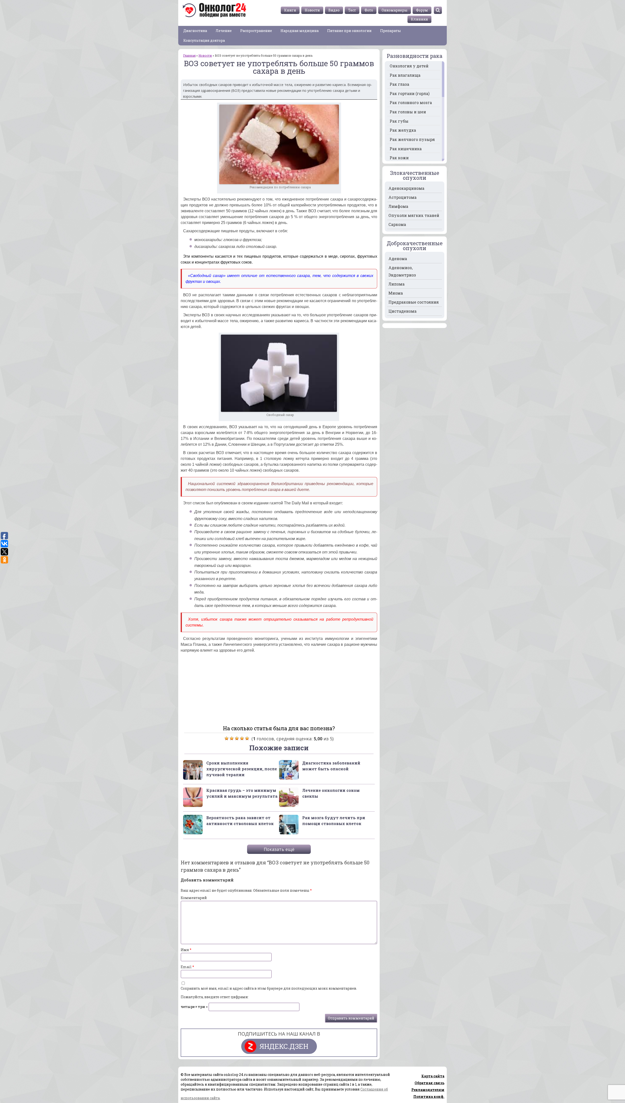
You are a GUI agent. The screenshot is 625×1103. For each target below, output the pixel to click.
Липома (396, 283)
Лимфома (398, 206)
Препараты (390, 30)
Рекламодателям (427, 1089)
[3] (237, 738)
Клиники (419, 19)
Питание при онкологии (349, 30)
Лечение (224, 30)
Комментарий (194, 897)
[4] (242, 738)
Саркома (397, 224)
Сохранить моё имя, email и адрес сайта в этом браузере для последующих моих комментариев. (269, 988)
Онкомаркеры (394, 10)
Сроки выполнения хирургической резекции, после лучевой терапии (241, 768)
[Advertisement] (279, 687)
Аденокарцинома (406, 188)
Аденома (397, 258)
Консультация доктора (204, 40)
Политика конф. (428, 1096)
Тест (352, 10)
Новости (312, 10)
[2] (232, 738)
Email (187, 967)
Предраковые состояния (413, 302)
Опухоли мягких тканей (413, 215)
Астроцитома (402, 197)
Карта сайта (432, 1076)
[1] (227, 738)
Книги (290, 10)
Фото (369, 10)
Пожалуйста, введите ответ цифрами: (215, 997)
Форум (422, 10)
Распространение (256, 30)
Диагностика (195, 30)
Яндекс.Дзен (284, 1046)
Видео (334, 10)
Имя (186, 949)
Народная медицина (300, 30)
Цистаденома (402, 311)
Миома (395, 293)
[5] (247, 738)
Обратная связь (429, 1083)
